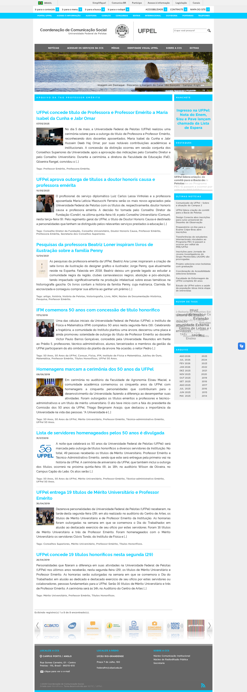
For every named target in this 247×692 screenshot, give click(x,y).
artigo (47, 296)
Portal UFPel (44, 16)
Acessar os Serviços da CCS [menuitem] (85, 48)
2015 (204, 392)
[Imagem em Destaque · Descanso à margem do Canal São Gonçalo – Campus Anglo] (123, 91)
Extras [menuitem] (194, 48)
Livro (107, 296)
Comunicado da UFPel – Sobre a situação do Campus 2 (192, 204)
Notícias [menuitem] (53, 48)
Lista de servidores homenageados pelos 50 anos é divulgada (100, 432)
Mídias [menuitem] (115, 48)
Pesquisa (41, 299)
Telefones (204, 16)
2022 (204, 367)
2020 (204, 374)
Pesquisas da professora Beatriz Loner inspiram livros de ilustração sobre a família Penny (94, 247)
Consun (82, 355)
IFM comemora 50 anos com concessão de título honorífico (98, 310)
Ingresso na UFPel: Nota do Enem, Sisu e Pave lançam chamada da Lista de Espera (193, 119)
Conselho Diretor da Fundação (61, 231)
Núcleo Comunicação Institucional (172, 656)
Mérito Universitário (90, 419)
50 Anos (48, 355)
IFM (99, 355)
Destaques (184, 143)
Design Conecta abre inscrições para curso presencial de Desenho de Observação (193, 220)
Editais (136, 16)
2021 (204, 370)
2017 (204, 385)
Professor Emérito (54, 168)
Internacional (153, 16)
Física (91, 355)
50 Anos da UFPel (65, 355)
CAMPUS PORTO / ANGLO (57, 656)
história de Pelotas (74, 296)
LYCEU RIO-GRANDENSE (110, 656)
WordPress (57, 686)
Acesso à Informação (69, 16)
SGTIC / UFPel (95, 686)
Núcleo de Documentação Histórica (140, 296)
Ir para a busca (94, 9)
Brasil (48, 3)
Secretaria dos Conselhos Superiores (83, 234)
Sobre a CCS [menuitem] (174, 48)
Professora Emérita (78, 168)
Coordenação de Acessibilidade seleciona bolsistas (193, 272)
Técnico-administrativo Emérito (145, 419)
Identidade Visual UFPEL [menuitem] (142, 48)
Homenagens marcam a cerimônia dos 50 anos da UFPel (95, 369)
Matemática (43, 358)
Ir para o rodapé (118, 9)
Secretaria (159, 663)
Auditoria (91, 16)
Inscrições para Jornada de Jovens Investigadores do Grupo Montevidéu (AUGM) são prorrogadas (193, 255)
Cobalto (106, 16)
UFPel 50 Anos (108, 358)
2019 (204, 378)
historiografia (95, 296)
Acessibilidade (156, 9)
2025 (204, 356)
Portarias (187, 16)
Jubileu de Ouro (151, 355)
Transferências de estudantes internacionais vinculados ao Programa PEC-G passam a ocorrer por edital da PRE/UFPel (193, 182)
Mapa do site (199, 9)
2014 (204, 396)
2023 (204, 363)
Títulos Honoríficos (86, 358)
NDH (114, 296)
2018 (204, 381)
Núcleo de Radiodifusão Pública (171, 659)
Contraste (178, 9)
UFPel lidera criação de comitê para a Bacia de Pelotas (192, 211)
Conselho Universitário (95, 231)
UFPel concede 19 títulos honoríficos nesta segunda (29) (94, 554)
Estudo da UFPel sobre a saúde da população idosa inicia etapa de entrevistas (193, 288)
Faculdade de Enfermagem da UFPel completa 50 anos (192, 279)
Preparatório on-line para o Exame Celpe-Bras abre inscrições (190, 229)
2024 (204, 360)
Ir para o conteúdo (46, 9)
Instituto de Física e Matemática (122, 355)
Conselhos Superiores (56, 544)
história (56, 296)
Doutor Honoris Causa (124, 231)
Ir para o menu (71, 9)
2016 (204, 388)
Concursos (122, 16)
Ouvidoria (171, 16)
